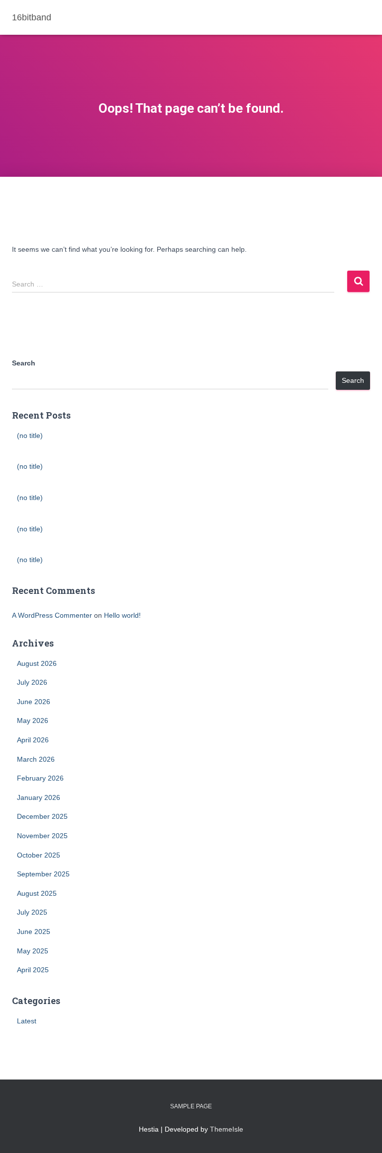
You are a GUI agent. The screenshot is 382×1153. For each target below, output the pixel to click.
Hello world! (122, 615)
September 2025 (43, 874)
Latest (26, 1021)
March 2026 (36, 759)
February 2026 (40, 778)
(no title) (30, 435)
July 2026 (32, 682)
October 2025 (38, 855)
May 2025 (32, 951)
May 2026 (32, 720)
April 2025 (33, 970)
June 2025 (33, 932)
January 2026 (38, 797)
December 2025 (42, 816)
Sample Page (191, 1106)
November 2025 (42, 836)
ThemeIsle (226, 1129)
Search (23, 363)
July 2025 (32, 912)
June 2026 (33, 702)
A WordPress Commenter (52, 615)
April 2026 (33, 740)
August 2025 (37, 893)
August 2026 (37, 663)
